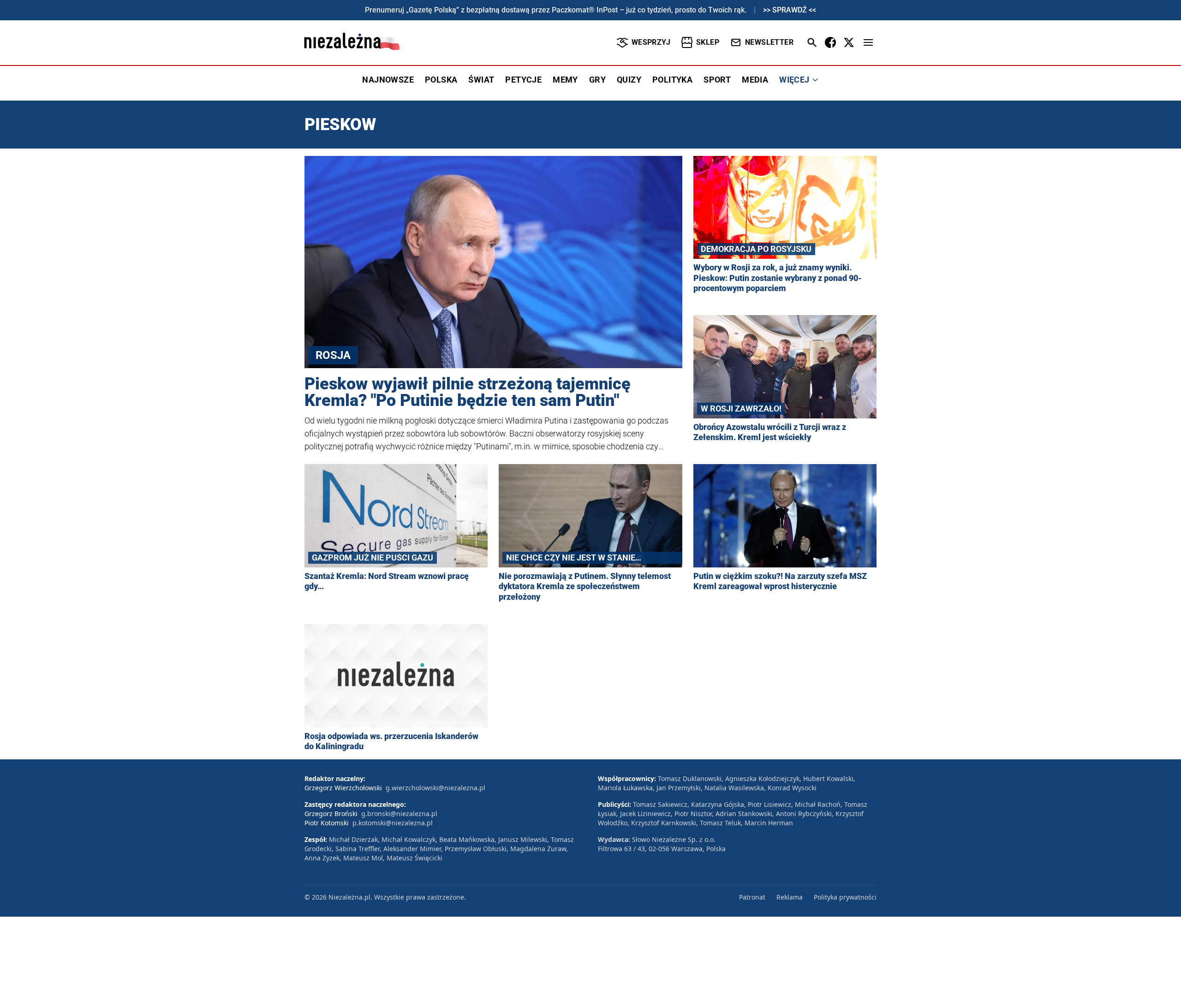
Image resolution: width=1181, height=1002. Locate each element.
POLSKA (441, 79)
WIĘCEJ (794, 79)
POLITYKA (672, 79)
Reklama (789, 897)
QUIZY (629, 79)
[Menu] (868, 42)
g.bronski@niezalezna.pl (399, 813)
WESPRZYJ (651, 42)
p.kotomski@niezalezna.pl (392, 822)
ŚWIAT (481, 79)
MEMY (565, 79)
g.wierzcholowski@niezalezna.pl (435, 787)
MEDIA (755, 79)
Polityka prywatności (845, 897)
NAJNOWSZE (388, 79)
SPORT (717, 79)
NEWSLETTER (769, 42)
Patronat (752, 897)
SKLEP (707, 42)
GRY (597, 79)
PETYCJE (523, 79)
